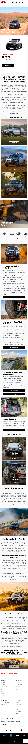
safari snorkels (11, 563)
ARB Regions (18, 700)
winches (7, 279)
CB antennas (14, 279)
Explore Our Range (14, 666)
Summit (6, 283)
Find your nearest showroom (18, 626)
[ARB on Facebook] (6, 730)
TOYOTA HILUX (14, 142)
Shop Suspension (14, 347)
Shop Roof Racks (14, 390)
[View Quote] (19, 2)
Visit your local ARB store (7, 646)
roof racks (8, 91)
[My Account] (16, 2)
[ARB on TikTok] (17, 730)
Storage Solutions (9, 419)
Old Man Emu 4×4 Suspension (17, 326)
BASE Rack (10, 382)
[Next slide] (25, 236)
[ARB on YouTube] (10, 730)
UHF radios (10, 576)
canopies (18, 376)
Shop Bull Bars (14, 297)
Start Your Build (8, 65)
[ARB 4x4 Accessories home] (3, 2)
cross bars (11, 376)
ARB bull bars (15, 270)
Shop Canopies (14, 394)
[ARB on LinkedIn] (21, 730)
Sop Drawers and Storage (14, 429)
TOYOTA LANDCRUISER (14, 169)
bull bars (18, 89)
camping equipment (19, 563)
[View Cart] (22, 2)
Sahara (11, 283)
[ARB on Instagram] (14, 730)
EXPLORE (14, 458)
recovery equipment (18, 576)
